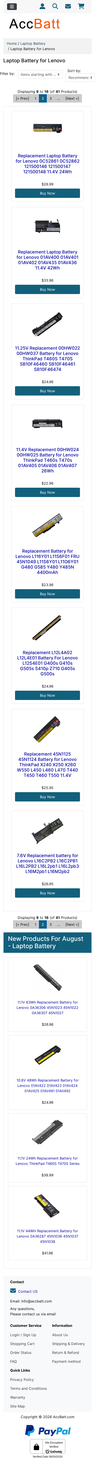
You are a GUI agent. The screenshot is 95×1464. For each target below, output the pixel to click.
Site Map (17, 1406)
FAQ (13, 1361)
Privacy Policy (22, 1379)
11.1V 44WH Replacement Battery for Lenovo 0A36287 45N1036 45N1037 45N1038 (47, 1236)
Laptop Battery (33, 43)
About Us (60, 1335)
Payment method (66, 1361)
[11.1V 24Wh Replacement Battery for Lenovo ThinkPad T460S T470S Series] (47, 1133)
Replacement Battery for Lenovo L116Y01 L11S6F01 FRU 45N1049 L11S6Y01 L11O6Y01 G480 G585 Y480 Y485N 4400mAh (47, 561)
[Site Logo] (47, 23)
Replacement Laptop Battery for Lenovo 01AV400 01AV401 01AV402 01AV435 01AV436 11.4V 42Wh (47, 260)
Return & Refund (65, 1352)
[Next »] (72, 98)
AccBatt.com (63, 1417)
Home (12, 43)
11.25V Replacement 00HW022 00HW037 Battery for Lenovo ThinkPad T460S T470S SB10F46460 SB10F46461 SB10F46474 (47, 358)
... (58, 98)
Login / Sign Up (23, 1335)
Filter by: (7, 73)
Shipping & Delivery (68, 1343)
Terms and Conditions (28, 1388)
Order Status (20, 1352)
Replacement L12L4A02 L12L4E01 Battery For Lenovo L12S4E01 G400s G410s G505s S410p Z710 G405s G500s (47, 663)
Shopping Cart (22, 1343)
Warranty (17, 1397)
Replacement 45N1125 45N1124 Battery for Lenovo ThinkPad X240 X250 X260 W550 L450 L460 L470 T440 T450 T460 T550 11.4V (47, 764)
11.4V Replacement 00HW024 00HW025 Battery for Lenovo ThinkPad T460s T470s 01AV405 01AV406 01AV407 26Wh (47, 460)
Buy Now (47, 193)
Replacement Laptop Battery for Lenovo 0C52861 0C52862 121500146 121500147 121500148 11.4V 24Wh (48, 163)
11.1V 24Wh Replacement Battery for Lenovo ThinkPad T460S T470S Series (48, 1161)
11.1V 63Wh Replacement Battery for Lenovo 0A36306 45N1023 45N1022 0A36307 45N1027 (47, 1007)
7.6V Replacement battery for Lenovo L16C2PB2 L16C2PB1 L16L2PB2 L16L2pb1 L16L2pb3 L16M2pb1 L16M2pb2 (47, 863)
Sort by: (74, 70)
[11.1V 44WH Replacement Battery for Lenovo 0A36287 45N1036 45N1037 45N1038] (47, 1206)
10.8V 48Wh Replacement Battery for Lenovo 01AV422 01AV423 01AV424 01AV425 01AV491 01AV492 (48, 1085)
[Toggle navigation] (12, 6)
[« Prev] (22, 98)
